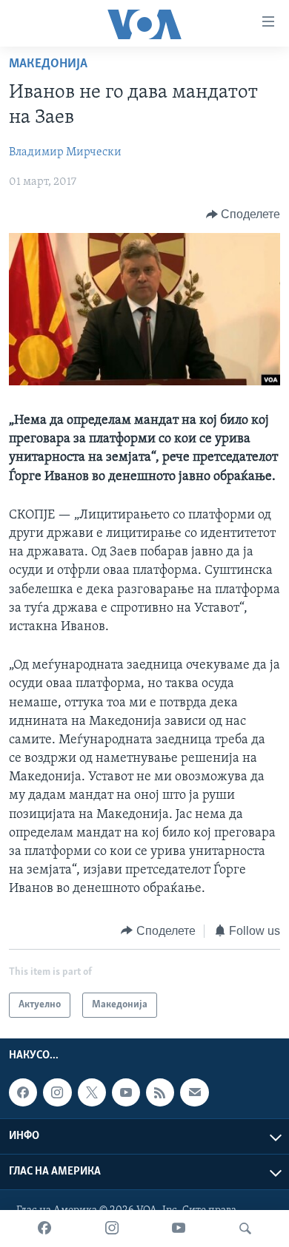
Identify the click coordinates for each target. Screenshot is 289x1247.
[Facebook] (44, 1228)
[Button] (243, 214)
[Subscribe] (194, 1092)
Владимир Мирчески (65, 152)
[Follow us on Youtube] (126, 1092)
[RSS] (160, 1092)
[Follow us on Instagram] (57, 1092)
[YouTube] (179, 1228)
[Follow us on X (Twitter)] (92, 1092)
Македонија (48, 64)
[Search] (245, 1228)
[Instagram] (112, 1228)
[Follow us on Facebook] (23, 1092)
